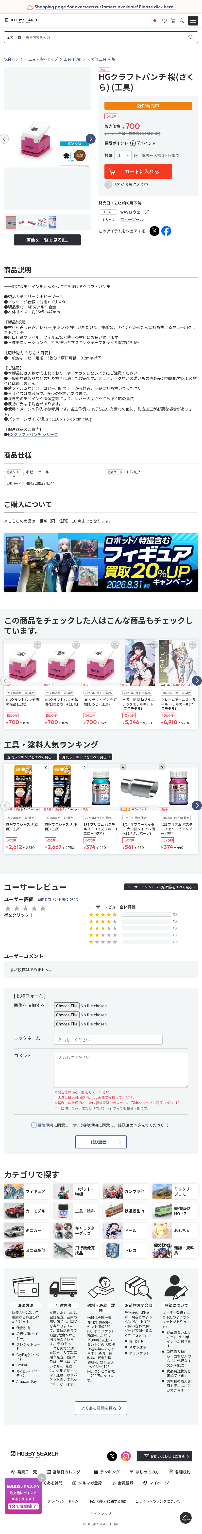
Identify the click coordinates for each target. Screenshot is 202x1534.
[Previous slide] (5, 681)
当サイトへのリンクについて (157, 1501)
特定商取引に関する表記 (109, 1501)
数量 (108, 155)
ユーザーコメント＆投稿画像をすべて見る (159, 886)
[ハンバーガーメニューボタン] (193, 21)
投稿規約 (45, 1125)
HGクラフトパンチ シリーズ (33, 434)
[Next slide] (91, 139)
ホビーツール (132, 219)
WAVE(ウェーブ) (135, 212)
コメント (23, 1055)
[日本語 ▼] (155, 20)
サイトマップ (101, 1513)
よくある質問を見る (99, 1408)
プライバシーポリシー (64, 1501)
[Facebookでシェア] (166, 231)
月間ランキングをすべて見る (84, 756)
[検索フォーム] (182, 20)
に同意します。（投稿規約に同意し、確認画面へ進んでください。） (104, 1125)
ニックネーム (27, 1038)
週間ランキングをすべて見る (29, 756)
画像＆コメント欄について (58, 899)
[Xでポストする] (154, 231)
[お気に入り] (164, 20)
